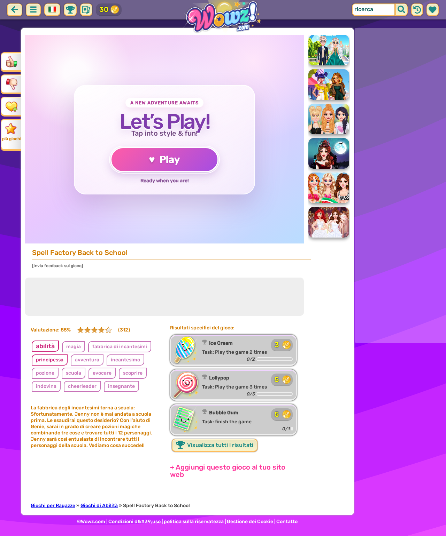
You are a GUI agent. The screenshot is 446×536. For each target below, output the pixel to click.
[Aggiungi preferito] (11, 106)
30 (103, 9)
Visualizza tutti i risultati (219, 445)
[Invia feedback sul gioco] (57, 266)
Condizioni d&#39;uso (134, 522)
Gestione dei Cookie (250, 522)
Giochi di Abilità (99, 506)
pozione (45, 373)
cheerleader (82, 386)
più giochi (11, 138)
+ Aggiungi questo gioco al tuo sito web (227, 471)
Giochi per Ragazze (53, 506)
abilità (45, 346)
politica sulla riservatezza (194, 522)
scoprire (133, 373)
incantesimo (125, 360)
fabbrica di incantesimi (119, 347)
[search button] (401, 9)
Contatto (287, 522)
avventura (87, 360)
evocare (102, 373)
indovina (46, 386)
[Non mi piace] (11, 83)
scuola (73, 373)
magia (73, 347)
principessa (49, 360)
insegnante (121, 386)
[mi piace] (11, 61)
